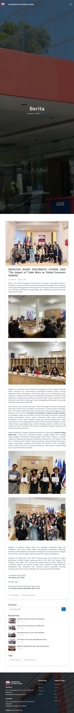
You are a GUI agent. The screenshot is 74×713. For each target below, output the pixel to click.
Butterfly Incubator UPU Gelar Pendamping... (31, 619)
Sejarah (40, 687)
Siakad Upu (57, 684)
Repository (57, 700)
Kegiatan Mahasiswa (29, 595)
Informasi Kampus (15, 660)
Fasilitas (40, 694)
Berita (38, 113)
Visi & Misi (41, 690)
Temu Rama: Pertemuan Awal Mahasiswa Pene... (32, 639)
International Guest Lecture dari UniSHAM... (31, 632)
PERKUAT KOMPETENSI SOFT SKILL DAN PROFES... (33, 646)
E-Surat (56, 687)
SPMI (55, 697)
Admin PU (13, 279)
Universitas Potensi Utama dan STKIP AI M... (31, 626)
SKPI (55, 694)
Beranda (30, 113)
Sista (55, 690)
